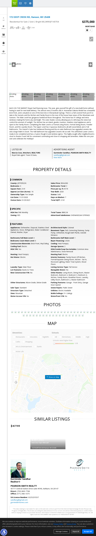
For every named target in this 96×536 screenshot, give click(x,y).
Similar (4, 53)
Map (3, 45)
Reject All (76, 531)
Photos (4, 36)
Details (4, 28)
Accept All (88, 531)
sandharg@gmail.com (62, 155)
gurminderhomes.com (19, 502)
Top (3, 20)
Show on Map (53, 377)
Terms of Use (71, 524)
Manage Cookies (62, 531)
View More (58, 157)
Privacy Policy (58, 524)
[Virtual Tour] (30, 3)
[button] (4, 532)
